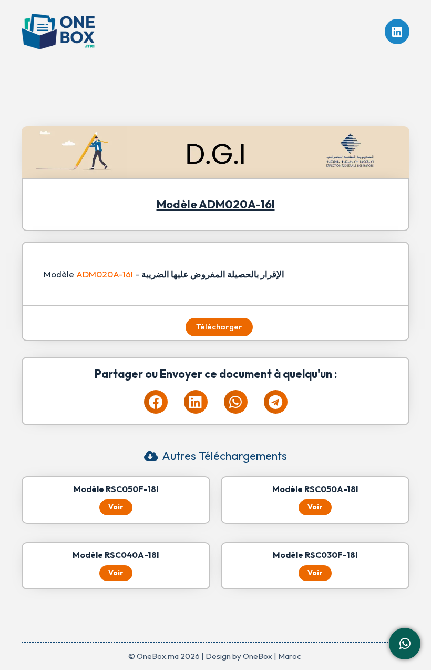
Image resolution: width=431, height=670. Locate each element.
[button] (156, 402)
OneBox (257, 656)
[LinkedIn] (397, 31)
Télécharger (219, 327)
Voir (116, 507)
